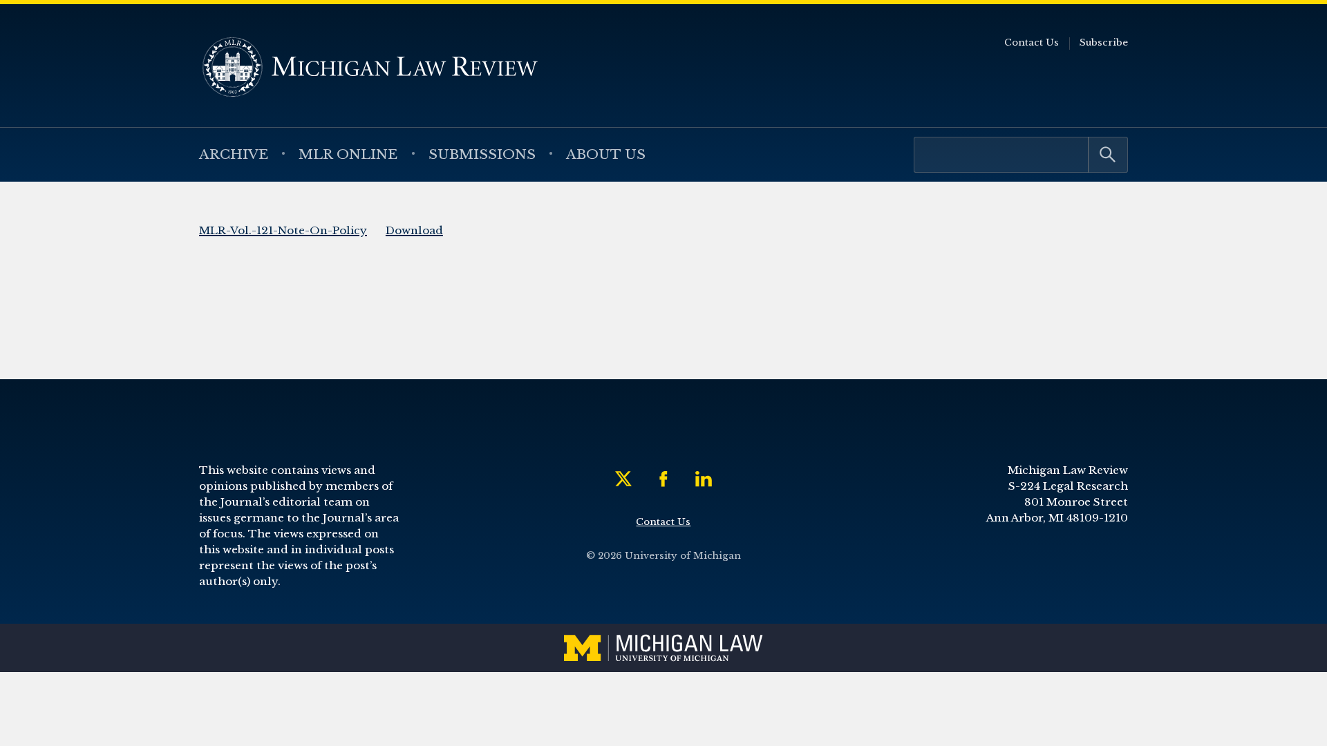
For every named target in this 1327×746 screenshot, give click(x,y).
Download (414, 230)
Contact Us (1031, 42)
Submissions (482, 154)
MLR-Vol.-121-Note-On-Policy (283, 230)
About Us (606, 154)
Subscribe (1104, 42)
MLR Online (348, 154)
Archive (233, 154)
